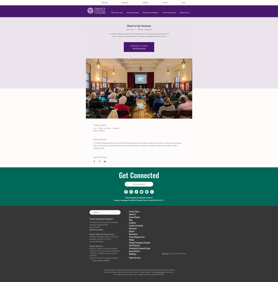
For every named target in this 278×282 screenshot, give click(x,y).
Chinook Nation (159, 272)
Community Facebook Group (139, 248)
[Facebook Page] (126, 192)
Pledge (131, 239)
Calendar (132, 222)
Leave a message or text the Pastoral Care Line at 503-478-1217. (139, 200)
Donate (131, 231)
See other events (139, 48)
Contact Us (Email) (136, 225)
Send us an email (96, 230)
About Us (132, 214)
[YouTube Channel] (141, 192)
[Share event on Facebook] (94, 161)
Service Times (134, 211)
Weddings (132, 253)
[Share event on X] (100, 161)
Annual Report (134, 217)
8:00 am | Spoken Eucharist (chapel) (103, 248)
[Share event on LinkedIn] (105, 161)
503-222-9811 (94, 227)
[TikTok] (136, 192)
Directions (133, 228)
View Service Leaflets (101, 260)
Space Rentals (134, 251)
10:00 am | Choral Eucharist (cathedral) (104, 251)
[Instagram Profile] (131, 192)
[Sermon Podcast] (152, 192)
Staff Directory (134, 245)
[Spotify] (147, 192)
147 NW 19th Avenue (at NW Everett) (103, 222)
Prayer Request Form (137, 237)
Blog (130, 220)
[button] (116, 12)
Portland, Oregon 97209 (98, 225)
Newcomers (133, 234)
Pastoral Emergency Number (139, 242)
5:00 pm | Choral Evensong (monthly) (103, 258)
